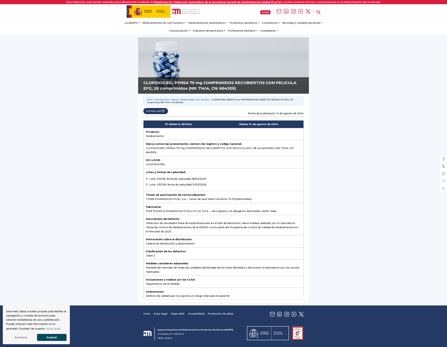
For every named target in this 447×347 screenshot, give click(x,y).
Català (265, 12)
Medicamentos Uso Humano (195, 99)
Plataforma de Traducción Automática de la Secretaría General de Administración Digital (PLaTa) (217, 2)
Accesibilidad (196, 313)
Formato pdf (153, 111)
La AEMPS (130, 22)
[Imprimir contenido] (443, 188)
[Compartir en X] (443, 166)
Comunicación (178, 30)
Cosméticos (270, 22)
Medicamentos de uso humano (163, 22)
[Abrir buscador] (318, 12)
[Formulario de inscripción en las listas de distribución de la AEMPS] (279, 11)
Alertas (174, 99)
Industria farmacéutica (208, 30)
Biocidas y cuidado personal (301, 22)
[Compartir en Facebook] (443, 158)
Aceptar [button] (51, 337)
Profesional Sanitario (241, 30)
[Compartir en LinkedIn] (443, 173)
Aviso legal (160, 313)
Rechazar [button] (20, 337)
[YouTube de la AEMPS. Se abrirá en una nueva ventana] (300, 11)
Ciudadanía (267, 30)
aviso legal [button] (53, 328)
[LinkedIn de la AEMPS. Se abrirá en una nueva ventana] (286, 11)
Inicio (149, 99)
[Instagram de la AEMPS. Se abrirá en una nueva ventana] (293, 11)
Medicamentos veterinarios (206, 22)
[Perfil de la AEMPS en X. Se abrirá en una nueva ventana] (308, 11)
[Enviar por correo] (443, 180)
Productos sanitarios (243, 22)
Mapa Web (178, 313)
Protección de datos (221, 313)
